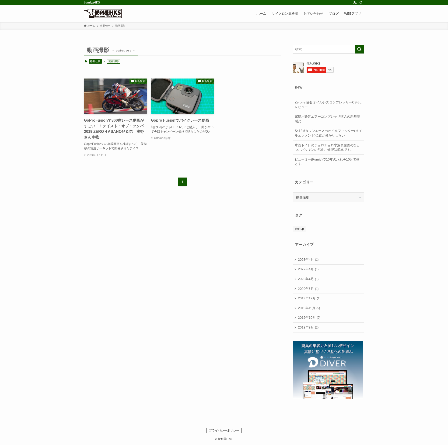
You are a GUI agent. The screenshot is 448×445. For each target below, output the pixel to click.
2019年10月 (309, 317)
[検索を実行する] (359, 49)
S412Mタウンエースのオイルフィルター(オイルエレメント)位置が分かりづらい (328, 133)
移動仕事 (95, 61)
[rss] (355, 2)
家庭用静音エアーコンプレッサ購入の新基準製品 (327, 119)
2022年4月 (308, 269)
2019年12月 (309, 298)
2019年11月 (309, 308)
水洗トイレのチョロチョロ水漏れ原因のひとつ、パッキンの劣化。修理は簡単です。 (327, 147)
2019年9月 (308, 327)
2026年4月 (308, 259)
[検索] (361, 2)
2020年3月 (308, 289)
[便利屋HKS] (103, 13)
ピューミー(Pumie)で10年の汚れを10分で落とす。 (327, 161)
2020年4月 (308, 279)
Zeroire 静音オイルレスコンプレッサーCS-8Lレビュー (328, 104)
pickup (299, 228)
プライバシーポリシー (224, 430)
